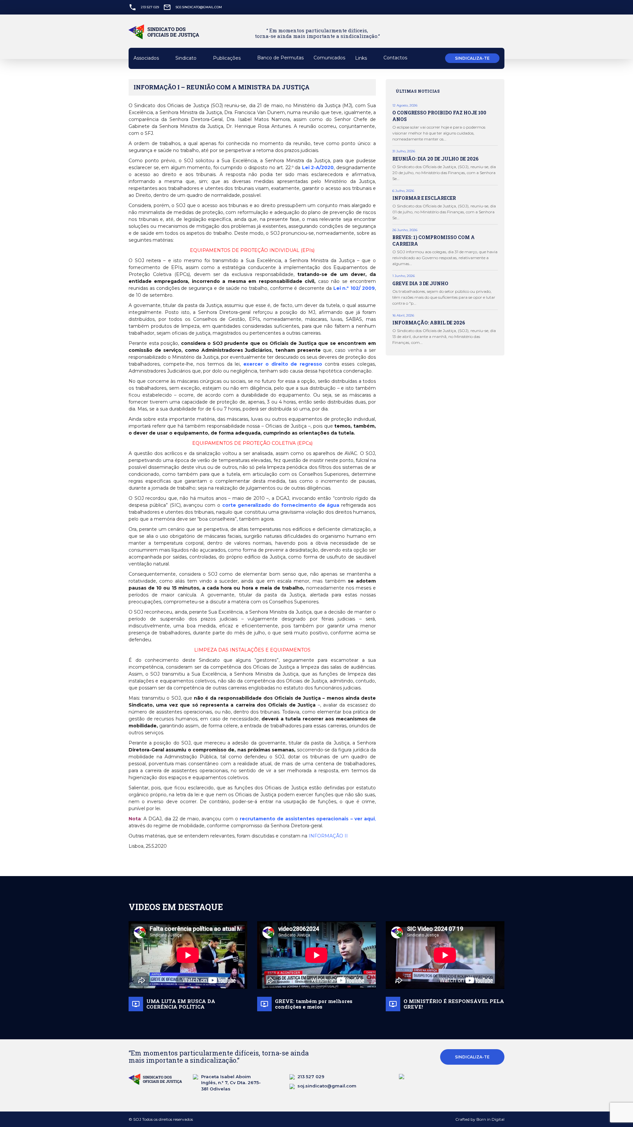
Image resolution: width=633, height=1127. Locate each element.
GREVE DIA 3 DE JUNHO (420, 283)
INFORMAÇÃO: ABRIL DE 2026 (428, 323)
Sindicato (186, 58)
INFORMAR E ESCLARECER (424, 198)
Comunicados (329, 58)
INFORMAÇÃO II (328, 836)
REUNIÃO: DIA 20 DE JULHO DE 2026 (435, 159)
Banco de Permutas (280, 58)
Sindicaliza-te (472, 58)
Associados (147, 58)
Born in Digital (490, 1119)
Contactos (395, 58)
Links (361, 58)
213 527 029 (150, 7)
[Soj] (167, 37)
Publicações (227, 58)
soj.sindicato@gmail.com (198, 7)
